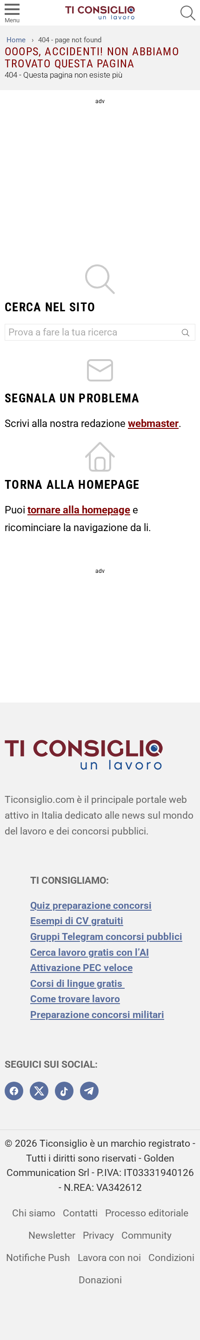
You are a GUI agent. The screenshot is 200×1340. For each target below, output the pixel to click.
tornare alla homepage (78, 510)
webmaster (153, 423)
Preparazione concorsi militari (97, 1014)
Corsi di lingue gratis (77, 983)
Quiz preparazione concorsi (91, 905)
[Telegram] (89, 1091)
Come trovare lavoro (75, 999)
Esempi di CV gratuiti (76, 920)
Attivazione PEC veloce (81, 967)
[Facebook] (14, 1091)
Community (146, 1235)
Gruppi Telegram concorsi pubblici (106, 936)
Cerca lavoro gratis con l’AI (89, 952)
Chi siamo (33, 1213)
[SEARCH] (187, 13)
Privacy (98, 1235)
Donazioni (100, 1280)
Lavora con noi (109, 1257)
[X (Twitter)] (39, 1091)
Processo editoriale (146, 1213)
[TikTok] (64, 1091)
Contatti (80, 1213)
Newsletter (51, 1235)
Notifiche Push (38, 1257)
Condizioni (171, 1257)
